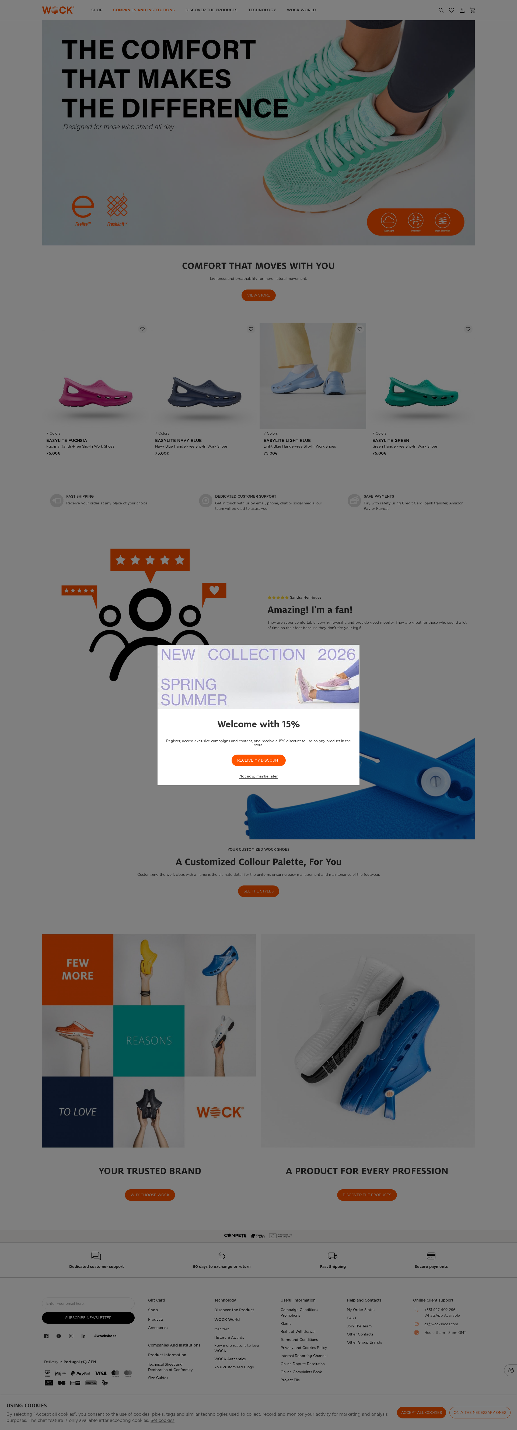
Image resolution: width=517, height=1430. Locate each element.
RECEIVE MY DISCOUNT (258, 760)
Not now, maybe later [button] (258, 776)
